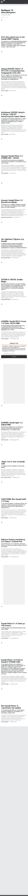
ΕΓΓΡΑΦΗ (14, 356)
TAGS (7, 17)
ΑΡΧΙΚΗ (3, 17)
